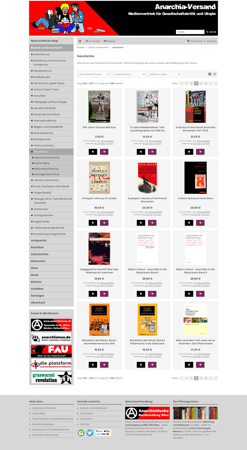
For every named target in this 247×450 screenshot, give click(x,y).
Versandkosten (107, 141)
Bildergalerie (152, 428)
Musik (34, 275)
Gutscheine (86, 413)
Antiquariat (39, 240)
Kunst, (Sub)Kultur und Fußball (51, 186)
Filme (34, 268)
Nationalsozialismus (47, 168)
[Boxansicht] (210, 74)
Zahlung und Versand (44, 408)
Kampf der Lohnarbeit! (47, 114)
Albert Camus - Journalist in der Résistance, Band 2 (195, 271)
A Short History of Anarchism (195, 198)
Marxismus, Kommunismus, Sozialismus (50, 62)
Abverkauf (38, 302)
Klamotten (38, 261)
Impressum (86, 418)
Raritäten (37, 247)
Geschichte (41, 151)
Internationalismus (45, 120)
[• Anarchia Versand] (123, 18)
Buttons (36, 282)
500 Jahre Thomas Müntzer (99, 127)
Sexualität (40, 95)
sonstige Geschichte (47, 174)
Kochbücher (41, 209)
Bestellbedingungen (43, 424)
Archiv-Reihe (42, 163)
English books (42, 221)
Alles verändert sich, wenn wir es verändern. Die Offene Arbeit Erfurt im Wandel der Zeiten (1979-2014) (195, 345)
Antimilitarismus (43, 133)
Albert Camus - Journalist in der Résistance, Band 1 (147, 271)
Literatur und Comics (46, 180)
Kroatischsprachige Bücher (50, 234)
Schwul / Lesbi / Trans (46, 89)
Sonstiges (37, 295)
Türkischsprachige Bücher (49, 227)
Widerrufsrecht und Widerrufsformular (52, 418)
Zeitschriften (39, 254)
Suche (211, 32)
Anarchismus (42, 54)
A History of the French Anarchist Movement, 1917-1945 (196, 129)
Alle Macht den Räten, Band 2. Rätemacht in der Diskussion (147, 342)
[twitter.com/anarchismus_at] (89, 436)
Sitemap (84, 424)
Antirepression (42, 139)
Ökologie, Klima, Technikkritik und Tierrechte (53, 201)
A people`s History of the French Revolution (147, 200)
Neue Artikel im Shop (44, 41)
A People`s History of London (99, 198)
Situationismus (43, 71)
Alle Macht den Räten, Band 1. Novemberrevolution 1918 (99, 342)
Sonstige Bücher (43, 215)
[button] (94, 74)
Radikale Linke (42, 77)
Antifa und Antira (44, 145)
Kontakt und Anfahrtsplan (93, 408)
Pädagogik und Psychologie (50, 102)
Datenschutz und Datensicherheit (50, 429)
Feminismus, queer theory (49, 83)
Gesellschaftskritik (45, 108)
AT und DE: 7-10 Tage (103, 143)
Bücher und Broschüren (46, 47)
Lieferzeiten (38, 413)
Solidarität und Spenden (45, 435)
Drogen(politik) (42, 192)
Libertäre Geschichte (47, 157)
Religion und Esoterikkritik (48, 127)
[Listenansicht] (214, 74)
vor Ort (205, 434)
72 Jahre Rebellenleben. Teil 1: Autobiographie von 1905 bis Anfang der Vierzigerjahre (147, 130)
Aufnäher (37, 289)
